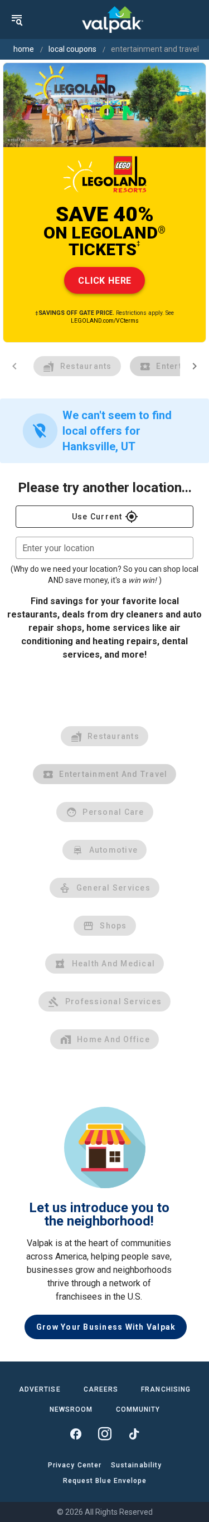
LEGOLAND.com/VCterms (105, 320)
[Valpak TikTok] (134, 1434)
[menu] (17, 19)
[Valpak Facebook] (76, 1434)
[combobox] (104, 548)
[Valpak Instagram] (105, 1434)
